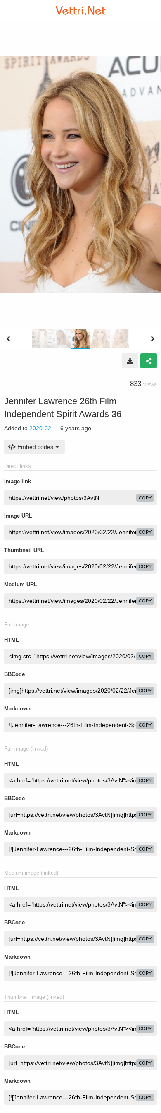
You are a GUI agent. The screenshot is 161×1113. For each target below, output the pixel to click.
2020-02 (40, 428)
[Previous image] (8, 339)
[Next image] (152, 339)
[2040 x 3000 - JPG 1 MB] (130, 360)
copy (145, 497)
